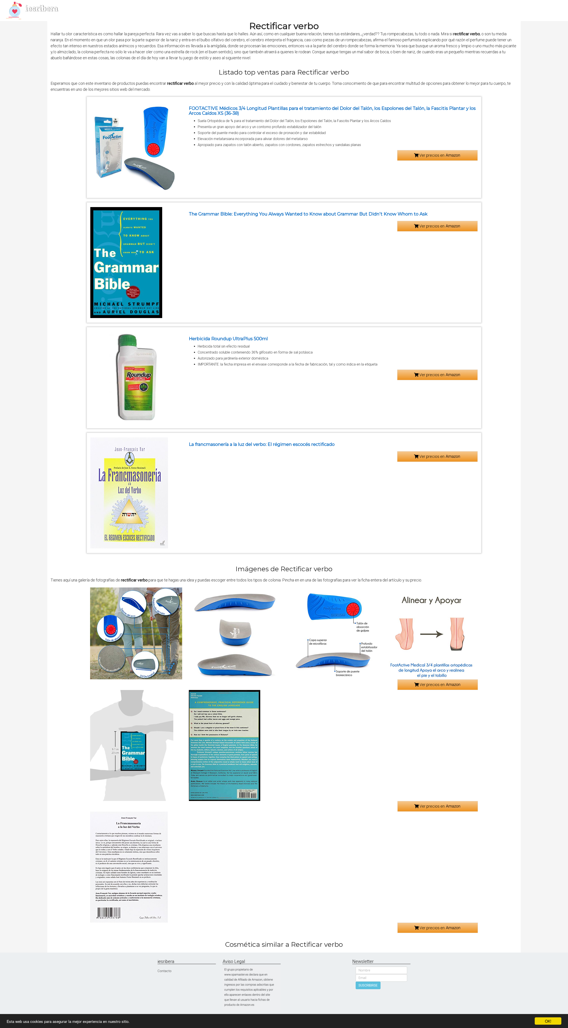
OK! (548, 1021)
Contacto (165, 971)
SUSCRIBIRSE (368, 985)
